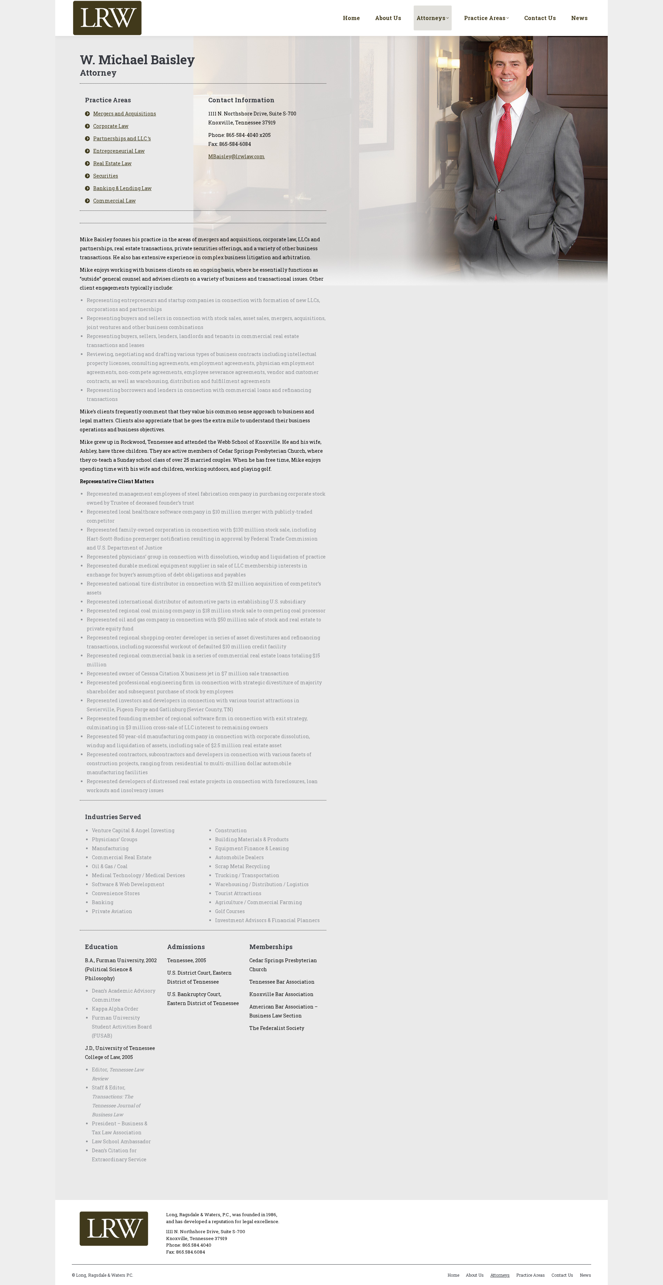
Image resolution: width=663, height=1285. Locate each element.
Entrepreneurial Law (119, 151)
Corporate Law (110, 126)
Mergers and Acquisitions (124, 113)
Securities (105, 175)
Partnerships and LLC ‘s (122, 138)
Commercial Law (114, 200)
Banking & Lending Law (122, 188)
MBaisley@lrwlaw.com (236, 156)
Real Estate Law (112, 163)
